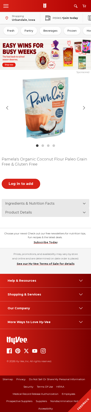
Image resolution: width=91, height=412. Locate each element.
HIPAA (60, 386)
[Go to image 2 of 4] (43, 145)
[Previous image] (7, 107)
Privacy (21, 379)
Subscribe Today (46, 242)
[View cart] (84, 6)
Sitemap (8, 379)
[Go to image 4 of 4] (54, 145)
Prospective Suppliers (19, 401)
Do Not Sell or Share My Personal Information (57, 379)
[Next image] (84, 107)
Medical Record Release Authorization (35, 393)
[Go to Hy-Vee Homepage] (45, 5)
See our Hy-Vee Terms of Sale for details (45, 263)
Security (28, 386)
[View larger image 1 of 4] (45, 108)
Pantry (29, 30)
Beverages (50, 30)
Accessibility (45, 408)
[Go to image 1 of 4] (37, 145)
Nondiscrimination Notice (65, 401)
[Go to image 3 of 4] (48, 145)
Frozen (72, 30)
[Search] (75, 6)
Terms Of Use (45, 386)
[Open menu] (5, 5)
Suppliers (41, 401)
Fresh (10, 30)
